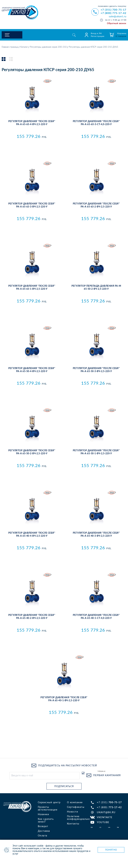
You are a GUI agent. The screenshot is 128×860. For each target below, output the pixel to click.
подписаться (64, 786)
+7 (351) (109, 802)
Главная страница (10, 47)
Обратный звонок (116, 23)
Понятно (111, 850)
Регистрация (97, 36)
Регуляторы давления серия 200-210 (48, 47)
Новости (72, 812)
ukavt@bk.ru (106, 812)
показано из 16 (64, 741)
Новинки (43, 814)
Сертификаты (75, 807)
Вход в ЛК (96, 33)
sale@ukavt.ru (117, 16)
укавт (17, 806)
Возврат (43, 826)
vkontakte (104, 817)
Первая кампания (107, 775)
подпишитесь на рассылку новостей (67, 765)
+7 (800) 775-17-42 (113, 13)
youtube (103, 822)
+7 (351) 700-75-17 (113, 10)
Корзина (121, 34)
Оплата (42, 836)
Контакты (73, 824)
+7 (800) (109, 807)
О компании (75, 802)
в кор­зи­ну (31, 144)
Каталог (24, 47)
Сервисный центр (49, 802)
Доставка (44, 831)
